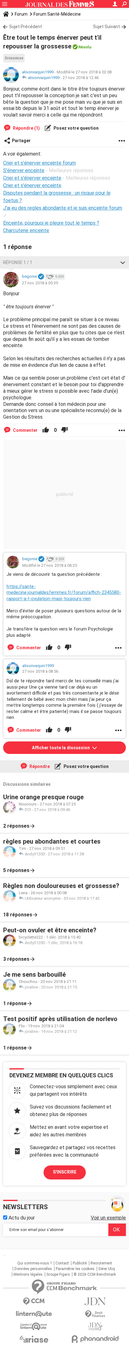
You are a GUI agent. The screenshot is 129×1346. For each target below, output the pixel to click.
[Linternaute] (33, 1314)
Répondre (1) (26, 128)
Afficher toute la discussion (61, 747)
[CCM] (33, 1301)
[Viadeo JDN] (95, 1326)
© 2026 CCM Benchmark (95, 1274)
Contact (62, 1263)
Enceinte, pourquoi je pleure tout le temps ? (51, 223)
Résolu (84, 47)
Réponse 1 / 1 (17, 262)
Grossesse (14, 58)
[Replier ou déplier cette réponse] (123, 262)
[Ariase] (33, 1339)
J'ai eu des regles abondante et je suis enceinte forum (62, 208)
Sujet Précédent (25, 26)
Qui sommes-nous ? (34, 1263)
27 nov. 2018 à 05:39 (40, 283)
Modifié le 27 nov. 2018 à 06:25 (49, 565)
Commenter (25, 430)
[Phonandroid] (95, 1339)
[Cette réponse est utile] (46, 430)
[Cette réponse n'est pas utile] (64, 430)
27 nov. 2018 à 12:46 (81, 77)
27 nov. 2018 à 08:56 (40, 671)
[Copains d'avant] (33, 1326)
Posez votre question (76, 128)
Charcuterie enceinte (26, 230)
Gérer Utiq (106, 1269)
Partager (21, 140)
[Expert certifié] (41, 276)
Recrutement (101, 1263)
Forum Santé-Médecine (57, 14)
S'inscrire (64, 1171)
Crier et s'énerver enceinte (32, 185)
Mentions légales (28, 1274)
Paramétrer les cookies (75, 1269)
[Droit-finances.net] (95, 1314)
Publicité (80, 1263)
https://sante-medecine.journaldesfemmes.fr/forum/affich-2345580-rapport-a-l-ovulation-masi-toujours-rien (64, 592)
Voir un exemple (108, 1218)
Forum (21, 14)
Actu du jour (21, 1218)
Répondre (39, 766)
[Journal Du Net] (95, 1301)
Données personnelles (33, 1269)
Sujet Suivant (106, 26)
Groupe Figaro (58, 1274)
